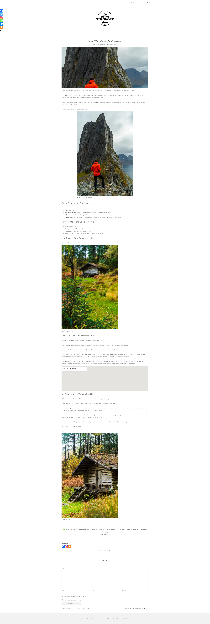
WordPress (126, 618)
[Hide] (0, 30)
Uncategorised (105, 33)
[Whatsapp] (1, 20)
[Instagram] (66, 546)
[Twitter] (1, 14)
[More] (69, 546)
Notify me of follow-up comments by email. (75, 596)
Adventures (77, 3)
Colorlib (115, 618)
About (69, 3)
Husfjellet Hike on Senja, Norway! (136, 608)
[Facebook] (63, 546)
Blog (63, 3)
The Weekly (89, 3)
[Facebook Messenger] (1, 24)
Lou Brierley (112, 44)
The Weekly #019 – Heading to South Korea (76, 608)
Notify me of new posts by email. (72, 600)
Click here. (64, 431)
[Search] (147, 3)
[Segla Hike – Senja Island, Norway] (105, 67)
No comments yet (104, 550)
